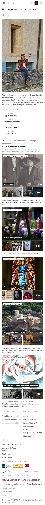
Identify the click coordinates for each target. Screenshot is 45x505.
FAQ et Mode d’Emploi (32, 423)
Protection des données (12, 420)
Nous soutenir (8, 457)
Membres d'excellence (11, 444)
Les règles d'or (29, 420)
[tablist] (22, 140)
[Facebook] (3, 495)
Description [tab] (34, 141)
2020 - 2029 (11, 133)
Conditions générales (11, 416)
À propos (27, 416)
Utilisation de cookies (11, 423)
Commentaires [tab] (20, 141)
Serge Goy (12, 116)
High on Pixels (10, 502)
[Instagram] (6, 495)
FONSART (14, 500)
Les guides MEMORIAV (32, 433)
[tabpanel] (22, 276)
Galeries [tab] (6, 141)
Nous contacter (29, 436)
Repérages (6, 454)
